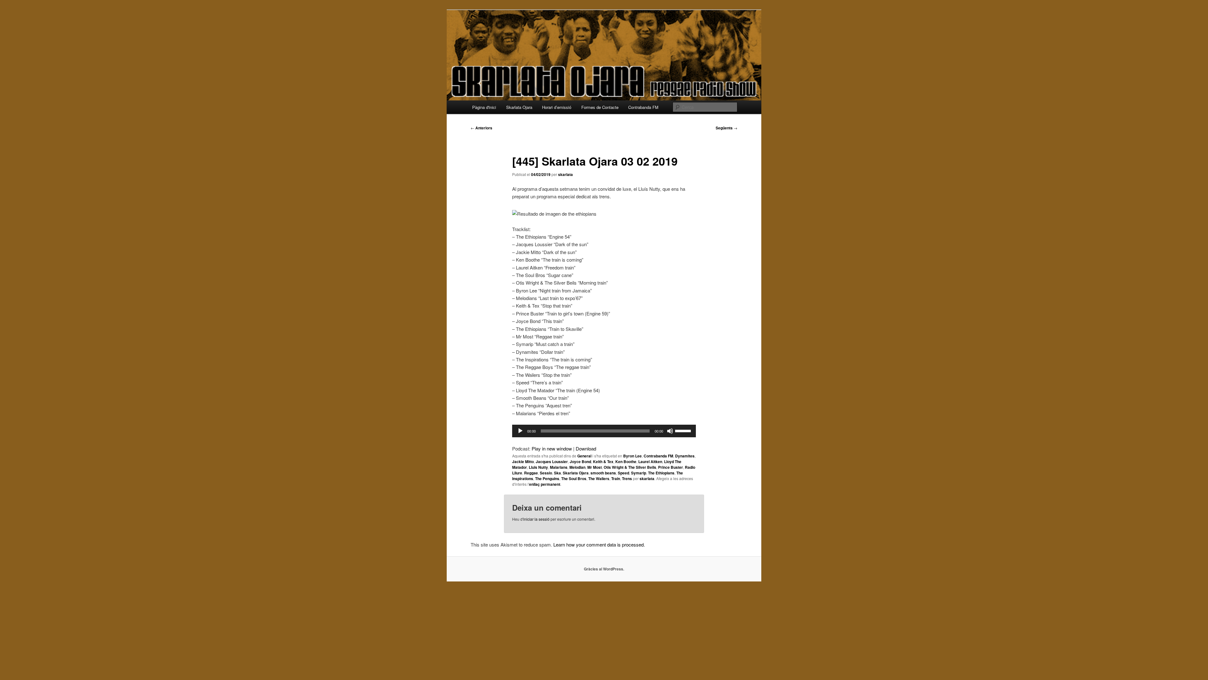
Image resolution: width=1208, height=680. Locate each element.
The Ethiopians (661, 473)
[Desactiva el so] (670, 431)
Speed (623, 473)
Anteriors (481, 128)
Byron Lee (632, 456)
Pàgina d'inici (484, 107)
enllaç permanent (544, 484)
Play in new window (552, 448)
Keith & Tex (603, 461)
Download (586, 448)
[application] (604, 431)
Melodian (577, 467)
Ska (557, 473)
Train (615, 478)
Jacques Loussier (552, 461)
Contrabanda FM (643, 107)
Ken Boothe (625, 461)
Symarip (638, 473)
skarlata (565, 174)
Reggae (531, 473)
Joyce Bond (580, 461)
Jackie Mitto (523, 461)
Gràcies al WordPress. (604, 569)
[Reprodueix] (520, 431)
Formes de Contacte (599, 107)
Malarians (559, 467)
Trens (627, 478)
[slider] (684, 430)
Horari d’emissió (556, 107)
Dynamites (685, 456)
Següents (726, 128)
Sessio (546, 473)
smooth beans (603, 473)
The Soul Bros (573, 478)
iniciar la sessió (536, 519)
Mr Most (594, 467)
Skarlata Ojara (519, 107)
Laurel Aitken (650, 461)
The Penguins (547, 478)
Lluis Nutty (538, 467)
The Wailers (598, 478)
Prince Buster (670, 467)
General (584, 456)
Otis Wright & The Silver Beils (630, 467)
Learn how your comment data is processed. (599, 544)
